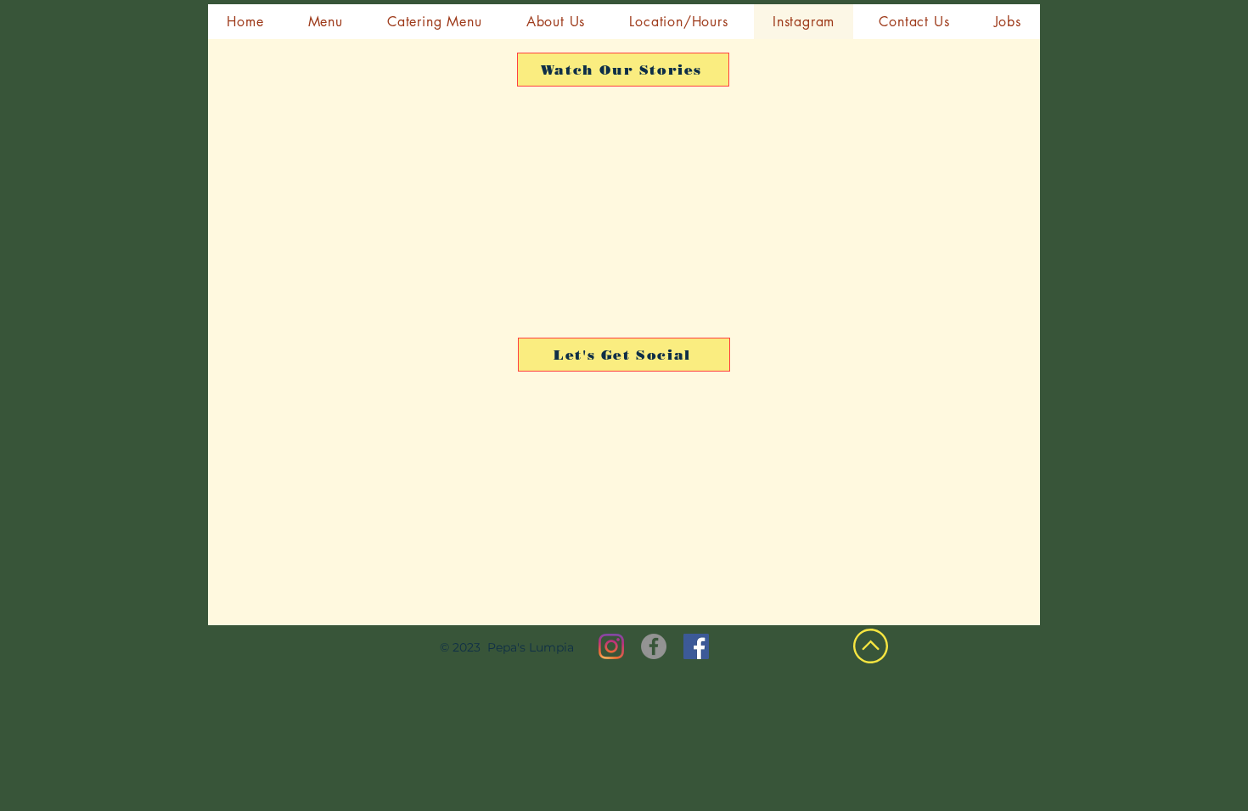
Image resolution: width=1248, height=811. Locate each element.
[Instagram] (611, 646)
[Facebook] (653, 646)
